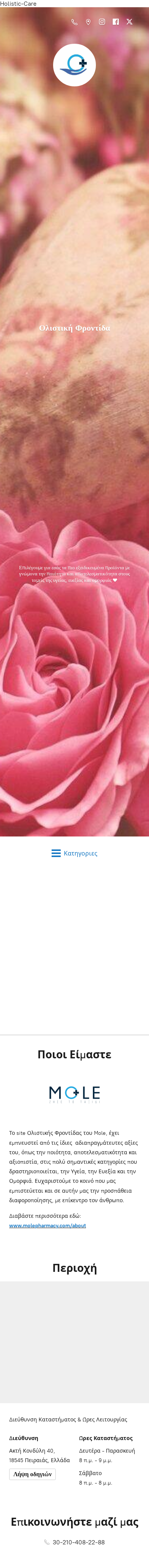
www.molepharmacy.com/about (47, 1225)
